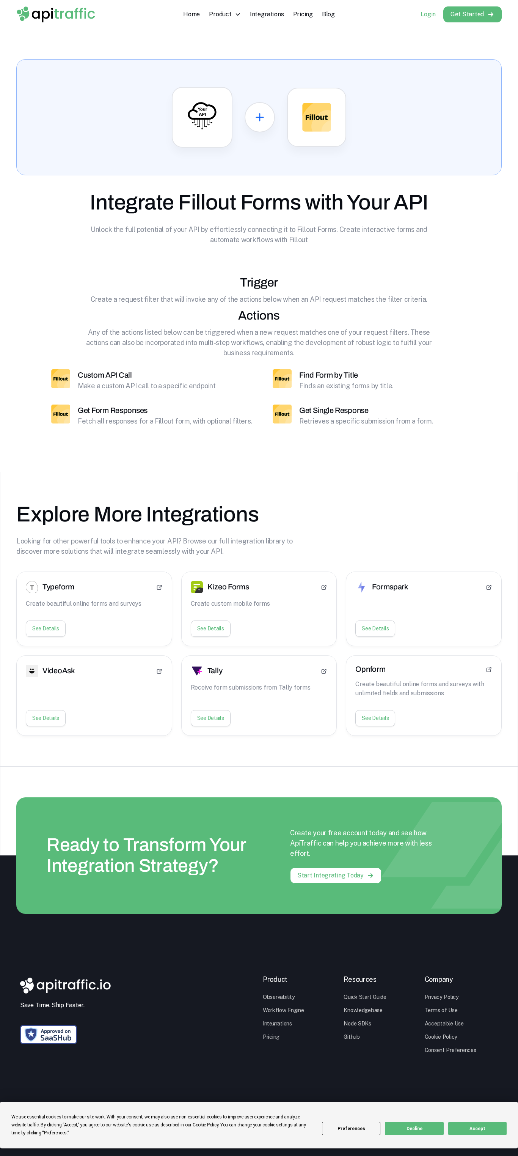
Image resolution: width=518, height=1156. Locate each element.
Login (428, 14)
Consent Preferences (450, 1050)
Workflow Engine (283, 1010)
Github (351, 1036)
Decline (414, 1128)
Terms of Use (441, 1010)
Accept (477, 1128)
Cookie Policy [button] (205, 1125)
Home (191, 14)
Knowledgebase (363, 1010)
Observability (279, 997)
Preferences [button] (55, 1133)
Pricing (303, 14)
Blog (328, 14)
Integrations (267, 14)
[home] (55, 14)
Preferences (351, 1128)
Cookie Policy (441, 1036)
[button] (225, 14)
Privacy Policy (442, 997)
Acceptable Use (444, 1023)
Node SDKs (357, 1023)
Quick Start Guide (365, 997)
